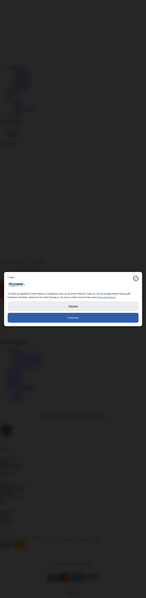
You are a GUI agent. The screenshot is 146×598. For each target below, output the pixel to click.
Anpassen (73, 306)
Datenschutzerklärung (106, 297)
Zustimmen (73, 317)
